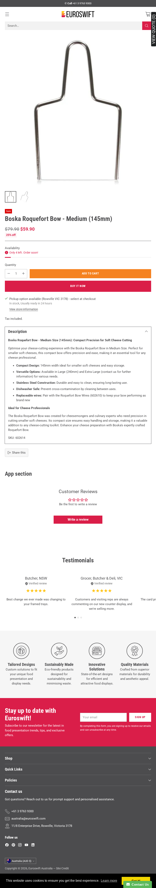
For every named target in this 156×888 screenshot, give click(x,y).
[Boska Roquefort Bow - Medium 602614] (78, 110)
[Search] (146, 25)
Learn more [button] (109, 880)
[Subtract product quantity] (8, 273)
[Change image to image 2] (24, 197)
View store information (23, 309)
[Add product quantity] (23, 273)
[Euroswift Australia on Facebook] (6, 845)
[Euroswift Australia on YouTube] (26, 845)
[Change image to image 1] (10, 197)
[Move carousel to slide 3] (81, 617)
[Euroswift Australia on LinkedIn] (32, 845)
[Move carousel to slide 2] (78, 617)
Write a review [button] (78, 519)
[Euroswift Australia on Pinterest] (13, 845)
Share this (19, 452)
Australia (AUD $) (21, 860)
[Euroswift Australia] (78, 14)
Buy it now (78, 286)
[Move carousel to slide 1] (75, 617)
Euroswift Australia (40, 868)
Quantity (10, 265)
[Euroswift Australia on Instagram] (19, 845)
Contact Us (139, 884)
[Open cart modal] (148, 14)
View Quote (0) (153, 29)
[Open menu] (7, 14)
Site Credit (62, 868)
